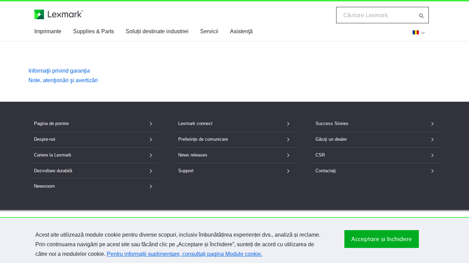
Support (186, 170)
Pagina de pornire (51, 123)
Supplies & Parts (93, 31)
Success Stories (332, 123)
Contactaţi (326, 170)
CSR (320, 155)
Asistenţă (241, 31)
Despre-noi (44, 139)
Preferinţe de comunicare (203, 139)
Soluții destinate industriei (157, 31)
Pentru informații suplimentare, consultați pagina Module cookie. (184, 254)
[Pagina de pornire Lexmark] (58, 14)
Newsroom (44, 186)
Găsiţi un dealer (331, 139)
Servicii (209, 31)
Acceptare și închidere (381, 239)
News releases (192, 155)
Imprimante (47, 31)
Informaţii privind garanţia (59, 71)
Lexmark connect (195, 123)
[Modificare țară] (418, 32)
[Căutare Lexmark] (421, 15)
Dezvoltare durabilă (53, 170)
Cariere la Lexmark (52, 155)
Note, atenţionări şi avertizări (63, 80)
